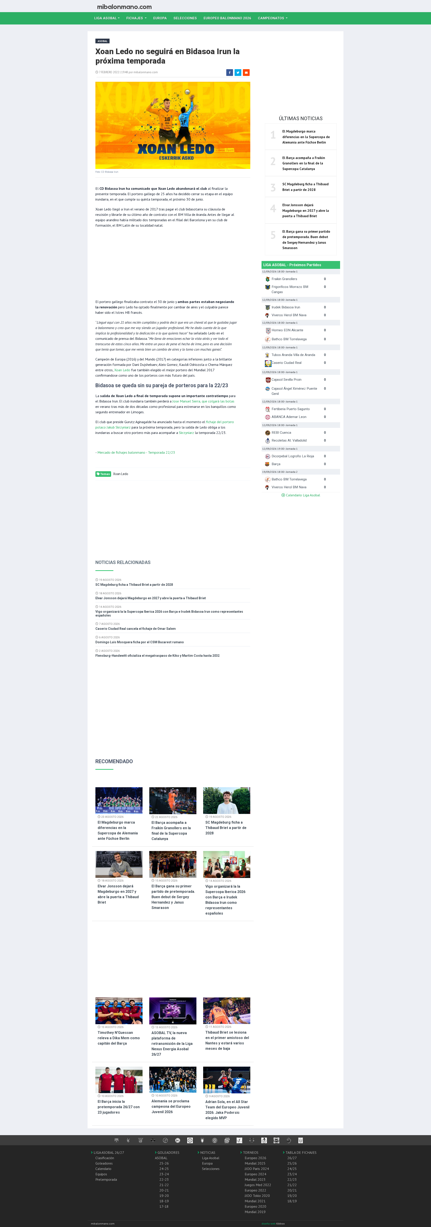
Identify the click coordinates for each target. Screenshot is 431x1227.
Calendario (103, 1168)
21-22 (164, 1185)
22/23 (292, 1179)
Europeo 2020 (255, 1206)
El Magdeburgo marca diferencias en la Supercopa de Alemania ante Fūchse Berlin (306, 136)
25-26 (164, 1163)
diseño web (269, 1223)
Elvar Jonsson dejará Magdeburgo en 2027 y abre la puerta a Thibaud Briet (150, 598)
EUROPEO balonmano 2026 (229, 18)
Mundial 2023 (255, 1179)
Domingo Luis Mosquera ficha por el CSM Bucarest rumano (139, 642)
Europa (161, 18)
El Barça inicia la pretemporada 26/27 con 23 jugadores (119, 1106)
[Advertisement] (166, 263)
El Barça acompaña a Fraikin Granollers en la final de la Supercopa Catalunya (303, 163)
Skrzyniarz (186, 432)
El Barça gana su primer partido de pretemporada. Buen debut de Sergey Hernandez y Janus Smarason (173, 897)
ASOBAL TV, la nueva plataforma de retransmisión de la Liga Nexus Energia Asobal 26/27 (172, 1044)
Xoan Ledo (122, 370)
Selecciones (187, 18)
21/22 (292, 1185)
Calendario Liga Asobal (302, 495)
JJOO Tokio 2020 (257, 1195)
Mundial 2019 (255, 1211)
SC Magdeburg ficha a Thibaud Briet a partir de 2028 (134, 584)
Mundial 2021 (255, 1201)
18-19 (164, 1201)
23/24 (292, 1174)
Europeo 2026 (255, 1158)
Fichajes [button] (135, 18)
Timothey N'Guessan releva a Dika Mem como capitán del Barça (119, 1038)
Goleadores (104, 1163)
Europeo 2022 (255, 1190)
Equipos (101, 1174)
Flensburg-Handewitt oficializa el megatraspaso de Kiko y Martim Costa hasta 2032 (157, 655)
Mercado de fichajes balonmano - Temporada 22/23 (136, 452)
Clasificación (104, 1158)
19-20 (164, 1195)
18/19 (292, 1201)
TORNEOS (250, 1152)
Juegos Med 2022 (258, 1185)
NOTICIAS (207, 1152)
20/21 (292, 1190)
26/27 (292, 1158)
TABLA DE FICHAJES (301, 1152)
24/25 (292, 1168)
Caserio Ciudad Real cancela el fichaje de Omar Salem (135, 628)
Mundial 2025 (255, 1163)
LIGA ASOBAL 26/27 (108, 1152)
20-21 (164, 1190)
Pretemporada (106, 1179)
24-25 (164, 1168)
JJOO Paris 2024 (257, 1168)
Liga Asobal (210, 1158)
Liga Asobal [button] (105, 18)
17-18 (164, 1206)
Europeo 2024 (255, 1174)
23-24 (164, 1174)
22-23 (164, 1179)
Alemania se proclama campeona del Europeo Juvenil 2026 (171, 1106)
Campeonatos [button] (271, 18)
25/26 (292, 1163)
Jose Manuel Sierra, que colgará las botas (203, 401)
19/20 (292, 1195)
